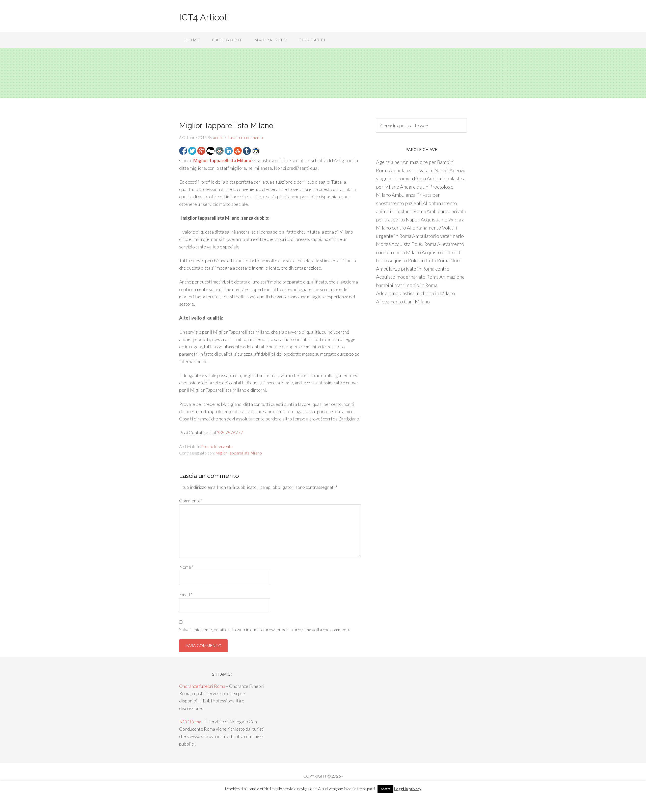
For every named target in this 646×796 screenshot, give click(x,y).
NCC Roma (190, 721)
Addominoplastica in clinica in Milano (415, 293)
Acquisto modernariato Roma (407, 277)
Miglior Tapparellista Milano (239, 452)
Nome (186, 567)
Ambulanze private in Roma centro (412, 269)
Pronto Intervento (217, 446)
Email (186, 594)
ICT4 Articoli (204, 17)
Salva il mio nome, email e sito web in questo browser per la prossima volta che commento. (265, 629)
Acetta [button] (385, 789)
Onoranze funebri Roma (202, 686)
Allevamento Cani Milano (403, 301)
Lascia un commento (245, 137)
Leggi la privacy (407, 788)
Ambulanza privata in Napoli (419, 170)
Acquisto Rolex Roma (413, 244)
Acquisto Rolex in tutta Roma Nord (425, 260)
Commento (191, 500)
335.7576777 (230, 432)
